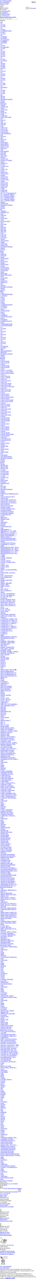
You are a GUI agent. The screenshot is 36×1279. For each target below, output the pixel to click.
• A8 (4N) (2, 68)
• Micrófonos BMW (5, 942)
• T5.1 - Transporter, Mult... (7, 197)
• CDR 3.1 (3, 666)
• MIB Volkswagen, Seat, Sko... (8, 1049)
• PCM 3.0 (3, 663)
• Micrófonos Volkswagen (7, 940)
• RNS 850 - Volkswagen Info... (8, 908)
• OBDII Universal (5, 827)
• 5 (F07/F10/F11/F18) (6, 316)
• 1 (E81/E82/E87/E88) (6, 294)
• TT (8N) (2, 90)
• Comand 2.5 (3, 632)
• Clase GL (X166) (5, 406)
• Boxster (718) (4, 468)
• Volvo (2, 719)
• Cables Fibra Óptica (5, 780)
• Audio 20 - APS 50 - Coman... (8, 931)
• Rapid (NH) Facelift (5, 275)
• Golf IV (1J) (3, 127)
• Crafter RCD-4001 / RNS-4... (8, 909)
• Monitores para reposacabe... (8, 855)
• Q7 (1, 81)
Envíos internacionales (6, 1235)
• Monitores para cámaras (6, 812)
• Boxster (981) (4, 467)
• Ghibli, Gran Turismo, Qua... (8, 616)
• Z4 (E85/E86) (4, 346)
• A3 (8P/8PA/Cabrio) (6, 31)
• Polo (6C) (3, 154)
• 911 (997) (3, 486)
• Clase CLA (3, 379)
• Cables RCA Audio (5, 789)
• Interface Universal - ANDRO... (9, 742)
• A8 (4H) (2, 66)
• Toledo (2, 242)
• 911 (1, 485)
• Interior (2, 100)
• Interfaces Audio (5, 733)
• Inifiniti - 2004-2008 (6, 583)
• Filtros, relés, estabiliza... (7, 729)
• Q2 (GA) (3, 71)
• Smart (2, 1127)
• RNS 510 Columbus (6, 686)
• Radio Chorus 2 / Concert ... (8, 897)
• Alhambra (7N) (4, 212)
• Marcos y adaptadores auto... (8, 753)
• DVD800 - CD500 (5, 650)
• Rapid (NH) (3, 273)
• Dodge (2, 568)
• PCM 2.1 (3, 662)
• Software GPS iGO (5, 1028)
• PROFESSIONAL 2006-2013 (8, 636)
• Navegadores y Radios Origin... (9, 946)
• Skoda (2, 680)
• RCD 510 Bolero (5, 689)
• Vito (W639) (4, 455)
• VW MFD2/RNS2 (5, 1060)
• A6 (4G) (2, 54)
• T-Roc (2, 167)
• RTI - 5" (2, 723)
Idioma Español (4, 17)
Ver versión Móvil (5, 2)
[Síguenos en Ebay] (19, 1191)
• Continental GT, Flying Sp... (8, 543)
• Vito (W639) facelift (5, 456)
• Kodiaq (2, 263)
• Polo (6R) (3, 153)
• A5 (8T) (2, 45)
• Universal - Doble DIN (6, 979)
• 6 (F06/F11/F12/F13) (6, 321)
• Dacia (2, 967)
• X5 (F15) (3, 339)
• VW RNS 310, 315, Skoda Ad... (9, 1054)
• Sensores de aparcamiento (7, 879)
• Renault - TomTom (5, 695)
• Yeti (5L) (3, 285)
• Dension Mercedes (5, 838)
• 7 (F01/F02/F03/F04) (6, 325)
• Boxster (2, 464)
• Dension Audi (4, 830)
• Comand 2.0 (3, 633)
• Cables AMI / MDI (5, 777)
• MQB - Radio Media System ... (8, 917)
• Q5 (1, 77)
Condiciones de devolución (7, 1251)
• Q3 (1, 72)
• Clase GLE (3, 410)
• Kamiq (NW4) (4, 258)
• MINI (2, 635)
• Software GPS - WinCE (6, 995)
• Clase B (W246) (4, 367)
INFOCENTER (6, 14)
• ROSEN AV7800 (5, 872)
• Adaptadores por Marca (6, 1139)
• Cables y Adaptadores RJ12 (7, 796)
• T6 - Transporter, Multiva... (7, 199)
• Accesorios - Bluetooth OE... (8, 934)
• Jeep (1, 587)
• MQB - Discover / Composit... (8, 905)
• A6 (1, 50)
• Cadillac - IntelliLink (6, 557)
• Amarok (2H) (4, 106)
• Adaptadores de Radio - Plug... (8, 1137)
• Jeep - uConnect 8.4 (5, 590)
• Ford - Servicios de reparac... (8, 1040)
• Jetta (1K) (3, 123)
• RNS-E (2, 900)
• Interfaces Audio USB (6, 863)
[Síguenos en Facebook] (1, 1188)
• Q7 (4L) (2, 83)
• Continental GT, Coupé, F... (8, 544)
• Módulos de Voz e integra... (7, 1146)
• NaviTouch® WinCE (6, 984)
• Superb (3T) (3, 281)
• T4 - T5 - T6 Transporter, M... (8, 193)
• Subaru (2, 1130)
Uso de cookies (4, 1205)
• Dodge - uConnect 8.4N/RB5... (8, 569)
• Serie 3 (2, 301)
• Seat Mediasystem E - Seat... (8, 1057)
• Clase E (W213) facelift (6, 400)
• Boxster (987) (4, 465)
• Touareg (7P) (4, 178)
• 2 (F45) (2, 300)
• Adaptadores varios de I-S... (7, 1140)
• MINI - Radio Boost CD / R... (8, 928)
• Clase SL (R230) (5, 432)
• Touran (2, 181)
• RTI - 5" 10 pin (4, 725)
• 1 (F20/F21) (3, 295)
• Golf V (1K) (3, 129)
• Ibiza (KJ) (3, 231)
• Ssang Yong (3, 1128)
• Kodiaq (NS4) (4, 264)
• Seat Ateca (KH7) (5, 221)
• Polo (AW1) (3, 156)
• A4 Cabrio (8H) (4, 39)
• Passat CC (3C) (4, 147)
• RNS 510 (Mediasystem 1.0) (8, 674)
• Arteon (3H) (3, 109)
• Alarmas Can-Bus (5, 507)
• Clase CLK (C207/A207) (7, 386)
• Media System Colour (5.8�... (8, 669)
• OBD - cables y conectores (7, 787)
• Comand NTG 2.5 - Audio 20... (9, 621)
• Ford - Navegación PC (6, 575)
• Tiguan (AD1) (4, 173)
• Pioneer (2, 1021)
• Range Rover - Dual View (7, 602)
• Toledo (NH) (4, 245)
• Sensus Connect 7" (5, 720)
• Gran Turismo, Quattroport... (8, 614)
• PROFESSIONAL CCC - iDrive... (9, 550)
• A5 (1, 44)
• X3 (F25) (3, 331)
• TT (1, 89)
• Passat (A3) (3, 148)
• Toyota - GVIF (4, 698)
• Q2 (1, 69)
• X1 (1, 327)
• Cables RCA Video (5, 791)
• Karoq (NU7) (4, 261)
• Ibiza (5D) (3, 230)
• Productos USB (4, 858)
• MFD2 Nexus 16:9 (5, 690)
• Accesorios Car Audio (6, 747)
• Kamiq (2, 257)
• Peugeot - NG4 (4, 657)
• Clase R (2, 422)
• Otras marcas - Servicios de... (8, 1061)
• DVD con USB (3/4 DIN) (7, 878)
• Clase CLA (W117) (5, 380)
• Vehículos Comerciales (6, 814)
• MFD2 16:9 (3, 677)
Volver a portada (4, 3)
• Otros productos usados (6, 1177)
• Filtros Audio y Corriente (7, 751)
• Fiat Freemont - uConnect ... (8, 572)
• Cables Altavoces (5, 775)
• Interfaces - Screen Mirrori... (8, 736)
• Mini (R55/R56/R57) (6, 351)
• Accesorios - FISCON (6, 936)
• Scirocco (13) (4, 159)
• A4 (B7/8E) (3, 38)
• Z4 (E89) (3, 348)
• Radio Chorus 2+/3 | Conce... (8, 899)
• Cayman (2, 476)
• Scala (2, 276)
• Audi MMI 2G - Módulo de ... (8, 1036)
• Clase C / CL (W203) (6, 370)
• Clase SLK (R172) (5, 440)
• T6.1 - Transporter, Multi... (7, 200)
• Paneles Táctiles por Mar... (7, 727)
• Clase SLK (3, 437)
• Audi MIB (3, 1033)
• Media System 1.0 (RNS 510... (8, 912)
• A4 (1, 35)
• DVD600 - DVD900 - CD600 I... (9, 651)
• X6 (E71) (3, 342)
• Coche (2, 516)
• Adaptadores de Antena (6, 774)
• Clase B (2, 364)
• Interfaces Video (4, 735)
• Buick (2, 1076)
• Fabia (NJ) (3, 255)
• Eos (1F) (2, 120)
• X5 (1, 336)
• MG (1, 1109)
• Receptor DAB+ (5, 845)
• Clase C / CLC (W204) (6, 371)
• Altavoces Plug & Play (6, 1142)
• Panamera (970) (4, 483)
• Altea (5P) (3, 215)
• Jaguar (2, 592)
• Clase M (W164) (5, 419)
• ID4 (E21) (3, 139)
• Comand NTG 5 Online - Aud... (9, 618)
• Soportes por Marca (5, 873)
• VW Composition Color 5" (7, 705)
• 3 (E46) (2, 303)
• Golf (1, 126)
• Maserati (2, 613)
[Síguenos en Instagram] (12, 1188)
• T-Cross (2, 164)
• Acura (2, 1069)
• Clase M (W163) (5, 418)
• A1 (1, 23)
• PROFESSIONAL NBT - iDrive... (9, 547)
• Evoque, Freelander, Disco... (8, 599)
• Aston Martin (4, 1072)
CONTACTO (5, 15)
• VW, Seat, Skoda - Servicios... (8, 1048)
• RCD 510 (3, 713)
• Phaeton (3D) (4, 203)
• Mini (1, 349)
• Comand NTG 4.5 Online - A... (8, 620)
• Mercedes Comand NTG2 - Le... (9, 1046)
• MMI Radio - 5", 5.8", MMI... (8, 531)
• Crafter (2, 188)
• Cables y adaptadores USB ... (8, 793)
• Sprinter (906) (4, 446)
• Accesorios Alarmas (5, 510)
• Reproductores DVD (6, 876)
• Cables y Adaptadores (6, 771)
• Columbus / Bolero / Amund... (8, 921)
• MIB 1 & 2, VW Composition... (9, 704)
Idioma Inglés (12, 17)
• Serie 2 (2, 297)
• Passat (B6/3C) (4, 144)
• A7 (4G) (2, 59)
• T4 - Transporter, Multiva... (7, 194)
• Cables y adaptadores (6, 850)
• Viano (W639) (4, 452)
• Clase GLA (3, 407)
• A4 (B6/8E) (3, 36)
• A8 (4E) (2, 65)
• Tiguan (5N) (3, 172)
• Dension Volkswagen (6, 832)
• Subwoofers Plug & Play (7, 1151)
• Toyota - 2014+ (4, 701)
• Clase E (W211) (4, 394)
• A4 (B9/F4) (3, 42)
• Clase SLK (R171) (5, 438)
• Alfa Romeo (3, 1070)
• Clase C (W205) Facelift (7, 373)
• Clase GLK (3, 413)
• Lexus (2, 607)
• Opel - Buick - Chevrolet (7, 648)
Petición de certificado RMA (7, 1252)
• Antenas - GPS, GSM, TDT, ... (8, 748)
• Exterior (2, 102)
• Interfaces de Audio (5, 851)
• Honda (2, 578)
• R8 (1, 95)
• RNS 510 (3, 707)
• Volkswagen (3, 522)
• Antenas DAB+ (4, 842)
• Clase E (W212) (4, 395)
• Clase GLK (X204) (5, 415)
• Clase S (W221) (4, 428)
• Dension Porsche (5, 839)
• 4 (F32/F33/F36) (5, 310)
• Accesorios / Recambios (6, 933)
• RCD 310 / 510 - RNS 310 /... (8, 903)
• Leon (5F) (3, 236)
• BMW (2, 546)
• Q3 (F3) (2, 75)
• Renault (2, 693)
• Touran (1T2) (4, 184)
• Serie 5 (2, 312)
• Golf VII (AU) (4, 132)
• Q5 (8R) (2, 78)
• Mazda (2, 1106)
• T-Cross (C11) (4, 166)
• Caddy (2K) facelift (5, 117)
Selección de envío (5, 1233)
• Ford (1, 574)
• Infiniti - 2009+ (4, 584)
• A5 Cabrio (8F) (4, 47)
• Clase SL (3, 431)
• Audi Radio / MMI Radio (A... (8, 890)
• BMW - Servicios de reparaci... (8, 1039)
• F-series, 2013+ (4, 925)
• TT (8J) (2, 92)
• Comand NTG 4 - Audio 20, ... (8, 623)
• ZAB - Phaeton (4, 717)
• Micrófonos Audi (5, 939)
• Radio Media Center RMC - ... (8, 534)
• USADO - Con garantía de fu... (8, 1167)
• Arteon (2, 108)
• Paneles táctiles (4, 726)
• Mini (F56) (3, 352)
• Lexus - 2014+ (4, 611)
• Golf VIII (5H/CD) (5, 133)
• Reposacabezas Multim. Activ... (8, 870)
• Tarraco (2, 239)
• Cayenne (3, 470)
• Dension (2, 829)
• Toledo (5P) (3, 243)
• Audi (1, 495)
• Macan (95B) (4, 480)
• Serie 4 (2, 309)
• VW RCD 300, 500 (5, 1058)
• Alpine (2, 1018)
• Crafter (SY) (3, 191)
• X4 (1, 333)
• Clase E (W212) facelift (6, 397)
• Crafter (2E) (3, 190)
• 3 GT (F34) (3, 307)
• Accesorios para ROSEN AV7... (9, 869)
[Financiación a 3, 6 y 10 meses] (9, 1183)
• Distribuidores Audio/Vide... (8, 757)
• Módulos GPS (4, 1012)
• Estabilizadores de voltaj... (7, 750)
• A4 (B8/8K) (3, 41)
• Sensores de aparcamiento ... (8, 881)
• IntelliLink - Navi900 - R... (7, 653)
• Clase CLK (3, 382)
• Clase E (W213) (4, 398)
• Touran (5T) (3, 187)
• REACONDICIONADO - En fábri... (10, 1155)
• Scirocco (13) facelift (6, 160)
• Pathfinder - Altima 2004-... (7, 641)
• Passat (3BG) (4, 142)
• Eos (1, 118)
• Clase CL (3, 374)
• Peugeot (2, 656)
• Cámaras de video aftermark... (8, 797)
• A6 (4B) (2, 51)
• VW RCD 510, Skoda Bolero (8, 1055)
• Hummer (3, 1093)
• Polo (1, 150)
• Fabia (2, 252)
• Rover (2, 1121)
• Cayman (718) (4, 477)
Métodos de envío (4, 1232)
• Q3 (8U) (2, 74)
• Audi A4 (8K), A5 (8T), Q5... (8, 499)
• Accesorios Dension (5, 847)
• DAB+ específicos (5, 844)
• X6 (1, 340)
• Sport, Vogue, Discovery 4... (8, 604)
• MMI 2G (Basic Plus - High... (8, 894)
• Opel (1, 970)
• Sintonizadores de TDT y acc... (8, 884)
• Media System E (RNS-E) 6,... (8, 915)
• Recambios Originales (6, 99)
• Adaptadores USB (5, 860)
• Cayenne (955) (4, 471)
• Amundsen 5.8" (4, 683)
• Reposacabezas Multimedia (7, 864)
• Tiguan (2, 170)
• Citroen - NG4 (4, 565)
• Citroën (2, 978)
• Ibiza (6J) (3, 228)
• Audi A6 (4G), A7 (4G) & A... (8, 502)
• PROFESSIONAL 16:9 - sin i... (9, 553)
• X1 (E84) (3, 328)
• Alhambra (3, 211)
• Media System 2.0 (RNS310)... (8, 914)
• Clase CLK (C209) (5, 385)
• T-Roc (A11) (4, 169)
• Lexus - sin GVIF (5, 610)
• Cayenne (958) (4, 474)
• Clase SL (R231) (5, 435)
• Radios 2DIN (4, 1024)
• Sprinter (2, 444)
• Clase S (2, 425)
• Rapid (2, 272)
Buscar (33, 2)
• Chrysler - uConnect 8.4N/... (8, 562)
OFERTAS (5, 12)
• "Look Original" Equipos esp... (8, 957)
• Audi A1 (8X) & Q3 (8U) (7, 496)
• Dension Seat (4, 833)
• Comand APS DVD (5, 629)
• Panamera (3, 482)
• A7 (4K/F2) (3, 60)
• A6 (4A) (2, 56)
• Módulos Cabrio (4, 519)
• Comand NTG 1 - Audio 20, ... (8, 627)
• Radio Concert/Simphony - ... (8, 535)
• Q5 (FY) (2, 80)
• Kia (1, 1100)
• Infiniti (2, 581)
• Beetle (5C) (3, 112)
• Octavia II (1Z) (4, 267)
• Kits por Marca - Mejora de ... (8, 1067)
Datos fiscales (3, 1219)
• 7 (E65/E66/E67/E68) (6, 324)
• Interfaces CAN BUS (6, 732)
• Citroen (2, 563)
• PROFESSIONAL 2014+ (7, 638)
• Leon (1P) (3, 234)
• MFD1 (2, 678)
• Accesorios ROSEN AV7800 (8, 875)
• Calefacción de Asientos (7, 511)
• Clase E (2, 392)
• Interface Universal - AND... (8, 744)
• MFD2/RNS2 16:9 (5, 711)
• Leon (2, 233)
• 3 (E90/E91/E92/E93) (6, 304)
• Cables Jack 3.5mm (5, 784)
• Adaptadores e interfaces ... (7, 754)
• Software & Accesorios (6, 1025)
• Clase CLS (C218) (5, 391)
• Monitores (3, 853)
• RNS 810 (3, 710)
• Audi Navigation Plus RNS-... (8, 538)
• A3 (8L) (2, 29)
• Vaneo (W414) (4, 449)
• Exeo (2, 223)
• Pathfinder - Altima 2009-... (7, 642)
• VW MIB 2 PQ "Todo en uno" (8, 1051)
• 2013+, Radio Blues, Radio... (8, 922)
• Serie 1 (2, 292)
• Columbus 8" (4, 681)
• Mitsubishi (3, 1112)
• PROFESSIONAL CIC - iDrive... (9, 549)
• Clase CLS (3, 388)
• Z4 (1, 345)
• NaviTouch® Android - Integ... (8, 997)
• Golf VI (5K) (4, 130)
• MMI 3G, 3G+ (4, 896)
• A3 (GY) (3, 33)
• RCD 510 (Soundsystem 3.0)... (8, 675)
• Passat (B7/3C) (4, 145)
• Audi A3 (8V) (4, 498)
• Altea (2, 214)
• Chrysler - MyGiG (5, 560)
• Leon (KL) (3, 237)
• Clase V (2, 441)
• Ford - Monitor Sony (6, 577)
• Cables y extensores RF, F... (8, 783)
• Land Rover (3, 598)
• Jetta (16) (3, 124)
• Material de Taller (5, 756)
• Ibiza (1, 226)
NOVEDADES (6, 11)
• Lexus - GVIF (4, 608)
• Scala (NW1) (4, 278)
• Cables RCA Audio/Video (7, 790)
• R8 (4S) (2, 97)
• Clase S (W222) (4, 429)
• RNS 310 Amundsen (6, 687)
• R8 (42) (2, 96)
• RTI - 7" (2, 722)
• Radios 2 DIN (4, 1019)
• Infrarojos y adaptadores (7, 786)
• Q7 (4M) (3, 84)
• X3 (1, 330)
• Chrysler (2, 559)
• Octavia (2, 266)
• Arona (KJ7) (3, 218)
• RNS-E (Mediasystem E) (7, 671)
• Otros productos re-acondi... (8, 1165)
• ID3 (1, 135)
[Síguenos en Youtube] (9, 1191)
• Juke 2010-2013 (4, 644)
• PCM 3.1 (3, 665)
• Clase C (2, 368)
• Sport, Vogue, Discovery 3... (8, 605)
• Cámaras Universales (6, 811)
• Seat (1, 668)
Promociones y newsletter (7, 1206)
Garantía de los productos (6, 1254)
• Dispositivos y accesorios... (7, 739)
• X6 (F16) (3, 343)
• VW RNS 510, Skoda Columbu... (9, 1052)
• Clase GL (3, 403)
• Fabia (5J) (3, 254)
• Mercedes (3, 523)
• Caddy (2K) (3, 115)
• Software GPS (4, 982)
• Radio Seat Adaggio (5, 918)
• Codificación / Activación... (7, 815)
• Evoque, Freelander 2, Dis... (8, 601)
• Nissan (2, 639)
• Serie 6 (2, 318)
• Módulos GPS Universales (7, 1013)
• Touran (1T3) (4, 185)
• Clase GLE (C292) (5, 412)
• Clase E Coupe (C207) (6, 401)
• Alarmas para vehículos (6, 505)
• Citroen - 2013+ (4, 566)
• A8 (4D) (2, 63)
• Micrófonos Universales (6, 943)
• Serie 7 (2, 322)
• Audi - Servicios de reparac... (8, 1031)
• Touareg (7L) (4, 176)
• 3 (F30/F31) (3, 306)
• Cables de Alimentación (6, 778)
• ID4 (1, 138)
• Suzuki (2, 1131)
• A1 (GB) (3, 26)
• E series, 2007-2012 (5, 927)
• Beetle (2, 111)
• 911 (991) (3, 487)
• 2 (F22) (2, 298)
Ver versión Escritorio (5, 0)
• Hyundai (2, 1094)
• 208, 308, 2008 (4, 659)
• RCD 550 (3, 714)
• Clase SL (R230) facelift (7, 434)
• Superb (2, 279)
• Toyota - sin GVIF (5, 699)
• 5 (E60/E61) (3, 315)
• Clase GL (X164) (5, 404)
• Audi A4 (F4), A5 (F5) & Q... (8, 501)
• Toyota (2, 696)
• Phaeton (2, 202)
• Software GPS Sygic (6, 1027)
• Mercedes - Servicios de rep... (8, 1043)
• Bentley (2, 541)
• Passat (2, 141)
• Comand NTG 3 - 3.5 (6, 624)
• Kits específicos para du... (7, 738)
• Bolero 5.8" (3, 684)
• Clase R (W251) (4, 423)
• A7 (1, 57)
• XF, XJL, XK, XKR (6, 596)
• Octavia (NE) (4, 270)
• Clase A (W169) (4, 361)
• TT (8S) (2, 93)
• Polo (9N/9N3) (4, 151)
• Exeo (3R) (3, 224)
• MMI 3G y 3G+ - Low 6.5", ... (8, 532)
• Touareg (2, 175)
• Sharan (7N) (3, 163)
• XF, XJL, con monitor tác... (7, 593)
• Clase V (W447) (5, 443)
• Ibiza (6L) (3, 227)
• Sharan (2, 162)
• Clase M (2, 416)
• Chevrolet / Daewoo (6, 1079)
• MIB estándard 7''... (5, 529)
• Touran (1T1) (4, 182)
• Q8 (1, 86)
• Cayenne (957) (4, 473)
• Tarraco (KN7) (4, 240)
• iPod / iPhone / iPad (5, 848)
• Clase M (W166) (5, 421)
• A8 (1, 62)
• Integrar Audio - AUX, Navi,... (8, 1145)
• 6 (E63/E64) (3, 319)
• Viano (2, 450)
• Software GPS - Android (7, 1010)
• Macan (2, 479)
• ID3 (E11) (3, 136)
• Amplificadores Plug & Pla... (8, 1149)
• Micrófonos (3, 937)
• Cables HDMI (4, 781)
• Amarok (2, 105)
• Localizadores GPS (5, 514)
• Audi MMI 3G (4, 1037)
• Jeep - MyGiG (4, 589)
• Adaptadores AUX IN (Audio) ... (9, 759)
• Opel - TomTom (4, 654)
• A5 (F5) (2, 48)
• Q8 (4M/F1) (3, 87)
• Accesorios (3, 981)
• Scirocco (2, 157)
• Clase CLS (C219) (5, 389)
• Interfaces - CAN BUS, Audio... (9, 730)
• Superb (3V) (3, 282)
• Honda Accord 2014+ (6, 580)
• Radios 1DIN (4, 1022)
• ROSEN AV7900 (5, 866)
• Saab (1, 1122)
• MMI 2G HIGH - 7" (6, 537)
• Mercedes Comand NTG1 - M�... (9, 1045)
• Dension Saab (4, 841)
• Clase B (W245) (4, 365)
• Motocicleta (3, 517)
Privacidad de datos (5, 1203)
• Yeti (1, 284)
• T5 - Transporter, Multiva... (7, 196)
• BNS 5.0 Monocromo (6, 893)
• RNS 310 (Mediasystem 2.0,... (8, 672)
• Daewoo (2, 1085)
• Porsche (2, 525)
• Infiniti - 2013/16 (5, 586)
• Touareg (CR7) (4, 179)
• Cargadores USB (5, 861)
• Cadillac (2, 554)
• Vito (1, 453)
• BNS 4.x (3, 891)
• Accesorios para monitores (7, 854)
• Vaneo (2, 447)
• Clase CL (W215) (5, 376)
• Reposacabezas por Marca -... (8, 867)
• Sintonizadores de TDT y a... (8, 885)
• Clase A (2, 359)
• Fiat (1, 571)
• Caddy (2, 114)
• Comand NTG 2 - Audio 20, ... (8, 626)
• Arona (2, 217)
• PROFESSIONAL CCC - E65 (8, 552)
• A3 (1, 28)
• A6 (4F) (2, 53)
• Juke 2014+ (3, 645)
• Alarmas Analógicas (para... (7, 508)
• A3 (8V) (2, 32)
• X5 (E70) (3, 337)
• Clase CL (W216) (5, 377)
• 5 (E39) (2, 313)
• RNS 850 (3, 708)
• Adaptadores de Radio (6, 772)
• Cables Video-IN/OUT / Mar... (8, 794)
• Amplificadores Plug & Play (8, 1148)
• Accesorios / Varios (5, 741)
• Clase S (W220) (4, 426)
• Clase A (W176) (4, 362)
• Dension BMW (4, 836)
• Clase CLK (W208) (5, 383)
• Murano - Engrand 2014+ (7, 647)
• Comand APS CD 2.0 (6, 630)
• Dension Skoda (4, 835)
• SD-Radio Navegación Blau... (8, 1042)
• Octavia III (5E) (4, 269)
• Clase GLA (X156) (5, 409)
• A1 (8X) (2, 25)
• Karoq (2, 260)
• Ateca (2, 220)
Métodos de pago (4, 1218)
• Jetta (1, 121)
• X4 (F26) (3, 334)
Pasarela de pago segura (6, 1221)
